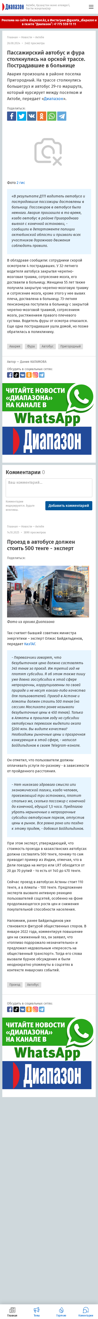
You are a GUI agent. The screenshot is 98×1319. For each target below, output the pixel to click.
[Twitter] (21, 116)
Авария (14, 346)
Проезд (14, 985)
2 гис (21, 182)
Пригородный (70, 346)
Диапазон (53, 98)
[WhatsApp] (51, 116)
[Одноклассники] (41, 116)
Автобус (48, 346)
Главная (12, 37)
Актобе (39, 37)
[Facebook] (11, 116)
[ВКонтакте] (31, 116)
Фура (31, 346)
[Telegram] (61, 116)
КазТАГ (29, 644)
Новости (26, 37)
